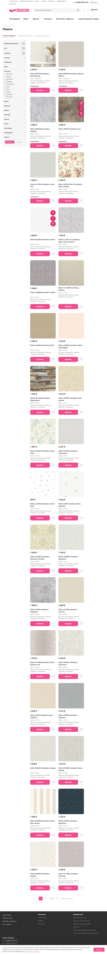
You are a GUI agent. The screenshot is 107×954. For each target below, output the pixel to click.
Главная (5, 25)
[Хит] (22, 48)
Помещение (8, 132)
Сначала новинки (9, 35)
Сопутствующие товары (88, 19)
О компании (13, 1)
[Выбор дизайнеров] (22, 43)
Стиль (6, 123)
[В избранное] (53, 90)
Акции (37, 1)
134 (52, 898)
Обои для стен (8, 918)
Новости (41, 921)
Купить (40, 90)
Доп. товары (7, 924)
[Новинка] (22, 53)
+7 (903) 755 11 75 (81, 2)
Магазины (51, 1)
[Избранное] (84, 10)
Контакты (12, 4)
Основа (7, 58)
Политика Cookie (33, 951)
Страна (6, 137)
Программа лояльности (81, 921)
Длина (6, 110)
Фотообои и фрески (64, 19)
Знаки (6, 101)
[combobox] (54, 10)
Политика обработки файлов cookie (86, 933)
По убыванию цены (42, 36)
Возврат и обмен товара (81, 924)
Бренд (6, 119)
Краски (36, 19)
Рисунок (7, 71)
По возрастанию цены (25, 36)
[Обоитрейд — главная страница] (19, 10)
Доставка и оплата (26, 1)
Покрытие (8, 62)
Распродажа (14, 19)
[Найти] (78, 10)
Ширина (7, 106)
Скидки (43, 1)
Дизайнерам (61, 1)
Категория (8, 128)
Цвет (6, 66)
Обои (25, 19)
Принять (99, 950)
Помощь (76, 927)
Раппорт (7, 115)
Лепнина (47, 19)
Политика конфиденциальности (84, 930)
